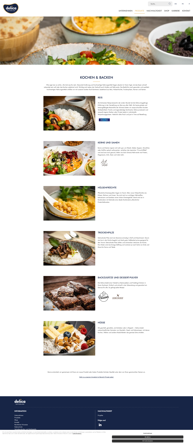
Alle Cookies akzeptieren (147, 441)
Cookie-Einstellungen (147, 433)
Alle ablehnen (148, 437)
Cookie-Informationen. (77, 433)
